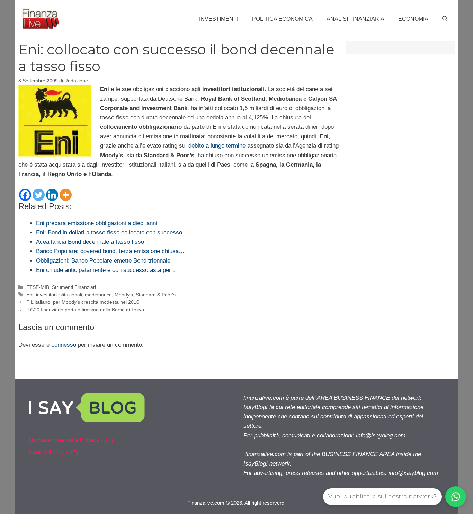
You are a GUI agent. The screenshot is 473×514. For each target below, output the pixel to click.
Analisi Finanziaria (355, 19)
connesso (63, 345)
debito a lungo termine (217, 145)
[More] (66, 195)
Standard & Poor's (156, 295)
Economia (413, 19)
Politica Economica (282, 19)
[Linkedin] (52, 195)
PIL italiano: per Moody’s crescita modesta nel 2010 (82, 302)
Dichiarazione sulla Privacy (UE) (71, 440)
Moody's (124, 295)
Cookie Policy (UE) (53, 452)
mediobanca (98, 295)
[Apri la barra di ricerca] (445, 19)
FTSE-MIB (37, 287)
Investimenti (218, 19)
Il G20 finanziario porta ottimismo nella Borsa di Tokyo (85, 309)
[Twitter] (39, 195)
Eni (29, 295)
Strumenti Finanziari (74, 287)
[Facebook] (25, 195)
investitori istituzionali (59, 295)
